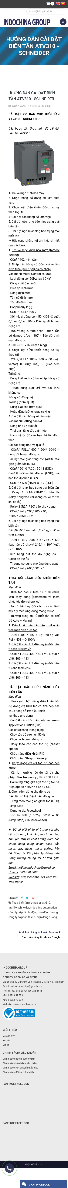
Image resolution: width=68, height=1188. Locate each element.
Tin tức (42, 72)
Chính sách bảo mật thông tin (19, 1058)
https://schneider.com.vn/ (39, 877)
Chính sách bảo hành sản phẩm (20, 1063)
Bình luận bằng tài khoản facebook (39, 932)
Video (6, 1044)
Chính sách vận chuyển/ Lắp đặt (20, 1067)
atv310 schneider (18, 907)
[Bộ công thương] (19, 1013)
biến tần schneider (30, 902)
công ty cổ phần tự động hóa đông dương (33, 912)
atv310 (46, 902)
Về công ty (9, 1035)
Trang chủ (22, 72)
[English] (58, 4)
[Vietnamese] (63, 4)
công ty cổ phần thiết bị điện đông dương (32, 917)
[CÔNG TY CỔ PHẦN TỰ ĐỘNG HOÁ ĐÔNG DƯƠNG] (27, 21)
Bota (40, 1164)
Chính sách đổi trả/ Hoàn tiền (19, 1072)
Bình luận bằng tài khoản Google (41, 937)
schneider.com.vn (27, 1004)
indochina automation (43, 907)
